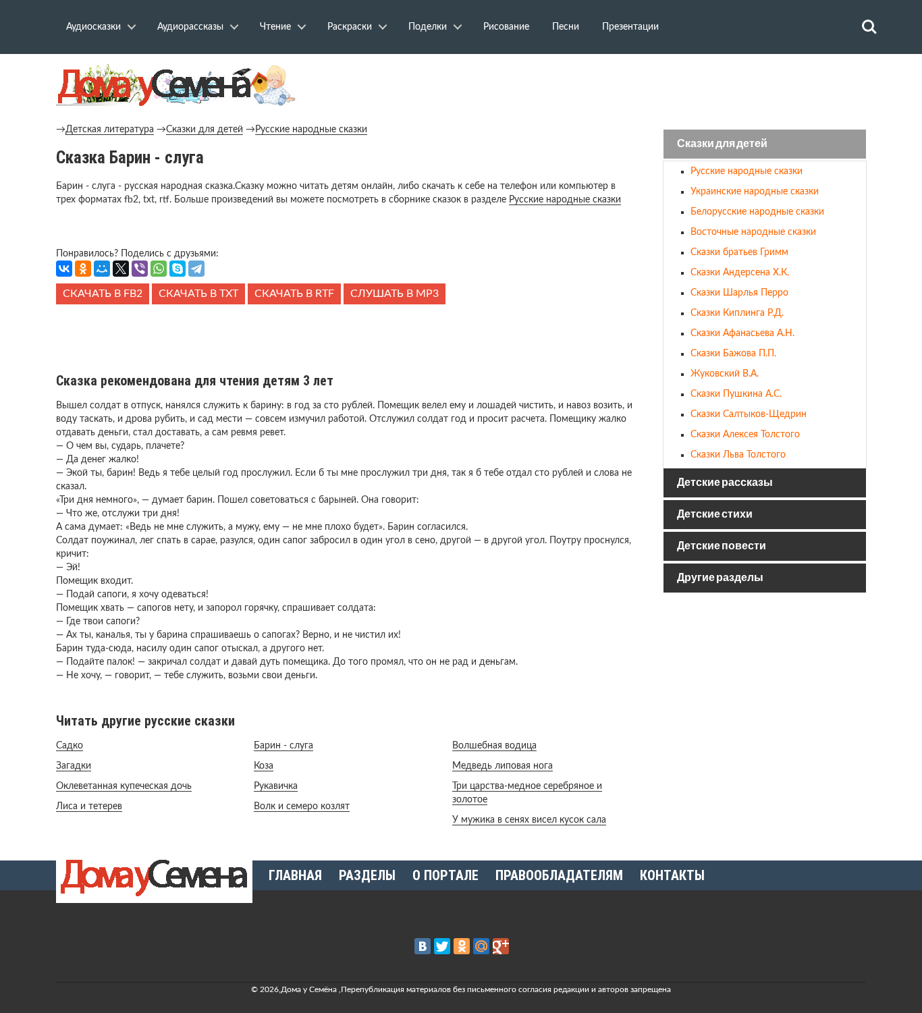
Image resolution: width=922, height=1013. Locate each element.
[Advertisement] (346, 334)
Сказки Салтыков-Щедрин (748, 414)
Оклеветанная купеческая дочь (124, 786)
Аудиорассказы (190, 27)
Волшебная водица (494, 745)
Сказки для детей (204, 129)
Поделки (427, 27)
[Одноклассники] (83, 269)
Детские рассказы (725, 482)
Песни (565, 27)
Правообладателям (559, 875)
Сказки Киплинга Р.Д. (737, 313)
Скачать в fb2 (102, 293)
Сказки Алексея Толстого (745, 434)
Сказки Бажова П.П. (733, 353)
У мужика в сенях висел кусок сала (529, 820)
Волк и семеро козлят (302, 806)
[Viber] (140, 269)
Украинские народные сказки (754, 191)
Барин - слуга (283, 745)
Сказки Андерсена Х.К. (739, 272)
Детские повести (721, 546)
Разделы (367, 875)
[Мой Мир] (102, 269)
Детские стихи (715, 514)
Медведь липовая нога (502, 766)
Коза (263, 766)
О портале (445, 875)
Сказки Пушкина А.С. (736, 394)
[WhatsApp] (159, 269)
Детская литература (109, 129)
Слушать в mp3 (394, 293)
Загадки (73, 766)
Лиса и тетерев (89, 806)
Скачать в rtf (294, 293)
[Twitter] (442, 946)
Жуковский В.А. (724, 374)
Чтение (275, 27)
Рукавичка (276, 786)
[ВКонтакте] (64, 269)
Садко (69, 745)
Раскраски (349, 27)
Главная (295, 875)
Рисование (506, 27)
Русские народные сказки (311, 129)
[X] (121, 269)
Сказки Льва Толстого (738, 455)
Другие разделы (720, 578)
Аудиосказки (93, 27)
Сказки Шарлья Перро (739, 293)
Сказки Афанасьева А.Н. (742, 333)
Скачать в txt (198, 293)
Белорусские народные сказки (757, 212)
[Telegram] (196, 269)
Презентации (630, 27)
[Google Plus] (501, 946)
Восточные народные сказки (753, 232)
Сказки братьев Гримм (739, 252)
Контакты (672, 875)
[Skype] (177, 269)
